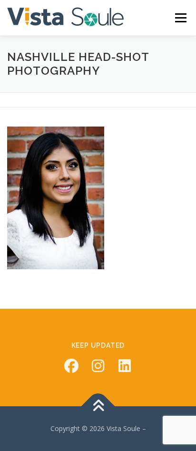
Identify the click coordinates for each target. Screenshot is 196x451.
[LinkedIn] (125, 366)
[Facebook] (71, 366)
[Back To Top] (98, 406)
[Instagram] (98, 366)
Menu (180, 17)
